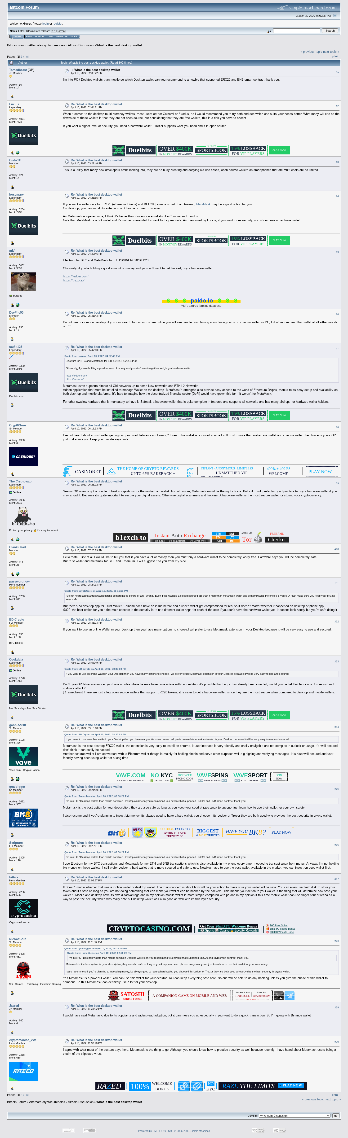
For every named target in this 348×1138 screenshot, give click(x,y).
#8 (337, 427)
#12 (337, 621)
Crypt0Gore (17, 425)
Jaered (14, 1005)
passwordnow (19, 581)
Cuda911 (15, 160)
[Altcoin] (17, 573)
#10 (337, 549)
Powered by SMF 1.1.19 (152, 1130)
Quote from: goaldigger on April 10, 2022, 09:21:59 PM (95, 948)
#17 (337, 879)
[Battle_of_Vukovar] (17, 152)
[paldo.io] (17, 304)
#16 (337, 844)
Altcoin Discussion (81, 45)
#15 (337, 788)
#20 (337, 1042)
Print (335, 56)
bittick (13, 877)
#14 (337, 727)
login (45, 23)
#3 (337, 162)
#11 (337, 583)
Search (39, 36)
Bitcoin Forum (16, 45)
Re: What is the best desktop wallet (96, 104)
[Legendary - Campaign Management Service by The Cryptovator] (17, 539)
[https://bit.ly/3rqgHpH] (17, 778)
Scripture (16, 843)
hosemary (16, 194)
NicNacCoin (17, 939)
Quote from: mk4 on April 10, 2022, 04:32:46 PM (92, 356)
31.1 (53, 31)
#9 (337, 483)
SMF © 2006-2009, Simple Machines (189, 1130)
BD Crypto (16, 619)
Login (50, 36)
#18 (337, 941)
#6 (337, 314)
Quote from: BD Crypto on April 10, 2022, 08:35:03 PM (95, 669)
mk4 (12, 250)
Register (62, 36)
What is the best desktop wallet (119, 45)
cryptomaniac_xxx (22, 1040)
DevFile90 (16, 312)
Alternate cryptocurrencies (47, 45)
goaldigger (17, 786)
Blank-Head (17, 547)
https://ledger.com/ (76, 276)
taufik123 (15, 347)
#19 (337, 1007)
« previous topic (311, 51)
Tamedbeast (18, 70)
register (57, 23)
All (27, 56)
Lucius (14, 104)
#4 (337, 196)
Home (18, 36)
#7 (337, 348)
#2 (337, 106)
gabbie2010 (17, 725)
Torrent (61, 31)
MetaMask (203, 204)
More (74, 36)
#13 (337, 661)
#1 (337, 71)
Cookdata (16, 659)
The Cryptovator (21, 481)
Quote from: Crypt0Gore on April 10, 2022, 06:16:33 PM (96, 591)
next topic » (331, 51)
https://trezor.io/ (74, 280)
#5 (337, 252)
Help (29, 36)
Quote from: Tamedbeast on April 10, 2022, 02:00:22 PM (96, 796)
